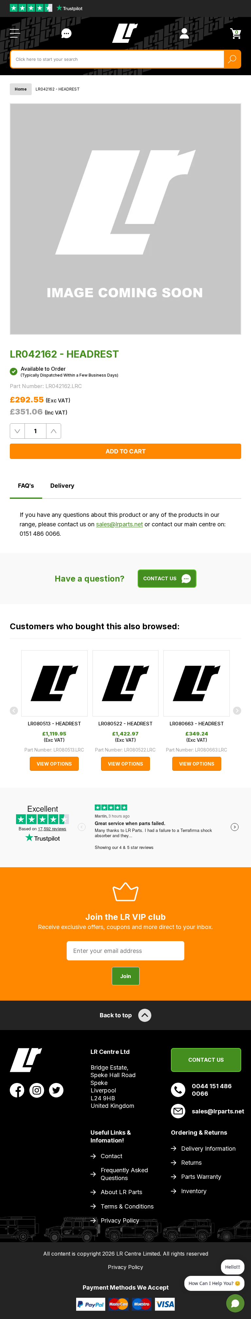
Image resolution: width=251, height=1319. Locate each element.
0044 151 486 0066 (212, 1090)
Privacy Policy (120, 1220)
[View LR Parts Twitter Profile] (56, 1090)
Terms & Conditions (127, 1206)
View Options (54, 764)
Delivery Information (208, 1148)
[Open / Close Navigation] (15, 33)
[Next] (237, 710)
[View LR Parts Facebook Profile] (17, 1090)
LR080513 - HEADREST (54, 723)
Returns (191, 1162)
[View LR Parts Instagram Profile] (36, 1090)
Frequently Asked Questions (124, 1174)
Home (21, 89)
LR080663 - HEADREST (197, 723)
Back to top (116, 1015)
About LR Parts (121, 1192)
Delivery (62, 485)
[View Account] (184, 33)
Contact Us (66, 33)
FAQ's (26, 485)
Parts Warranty (201, 1176)
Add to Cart (126, 451)
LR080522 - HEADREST (125, 723)
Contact (111, 1156)
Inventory (194, 1191)
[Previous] (14, 710)
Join (125, 976)
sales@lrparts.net (119, 524)
